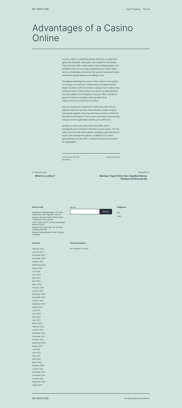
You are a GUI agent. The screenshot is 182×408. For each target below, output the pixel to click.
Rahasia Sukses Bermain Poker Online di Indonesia (48, 233)
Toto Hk (146, 9)
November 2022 (38, 336)
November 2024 (38, 258)
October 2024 (38, 262)
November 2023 (38, 297)
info (118, 157)
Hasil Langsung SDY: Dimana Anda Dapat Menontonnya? (48, 223)
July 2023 (36, 310)
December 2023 (38, 294)
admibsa (67, 160)
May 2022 (36, 356)
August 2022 (37, 346)
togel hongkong (133, 9)
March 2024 (37, 284)
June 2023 (36, 314)
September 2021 (38, 382)
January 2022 (37, 369)
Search (73, 207)
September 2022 (39, 343)
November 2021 (38, 375)
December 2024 (38, 255)
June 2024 (36, 275)
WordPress (145, 398)
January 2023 (37, 330)
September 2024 (39, 265)
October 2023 (38, 301)
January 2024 (37, 291)
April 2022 (36, 359)
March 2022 (37, 362)
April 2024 (36, 281)
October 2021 (37, 379)
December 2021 (38, 372)
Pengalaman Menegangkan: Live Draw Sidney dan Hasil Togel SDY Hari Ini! (47, 213)
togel (119, 216)
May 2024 (36, 278)
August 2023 (37, 307)
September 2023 (39, 304)
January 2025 (37, 252)
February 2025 (38, 249)
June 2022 (36, 353)
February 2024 (38, 288)
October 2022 (38, 340)
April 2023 (36, 320)
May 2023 (36, 317)
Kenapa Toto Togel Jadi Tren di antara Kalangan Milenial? (47, 228)
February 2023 (38, 327)
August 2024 (37, 268)
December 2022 (38, 333)
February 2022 (38, 366)
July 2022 (36, 349)
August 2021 (37, 385)
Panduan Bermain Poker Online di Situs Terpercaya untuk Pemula (47, 218)
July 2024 (36, 271)
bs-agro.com (40, 9)
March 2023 (37, 323)
